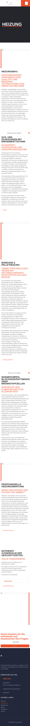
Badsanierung (4, 705)
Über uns (3, 701)
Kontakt (3, 711)
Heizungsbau (4, 703)
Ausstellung (4, 709)
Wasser (3, 707)
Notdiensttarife (8, 581)
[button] (26, 3)
